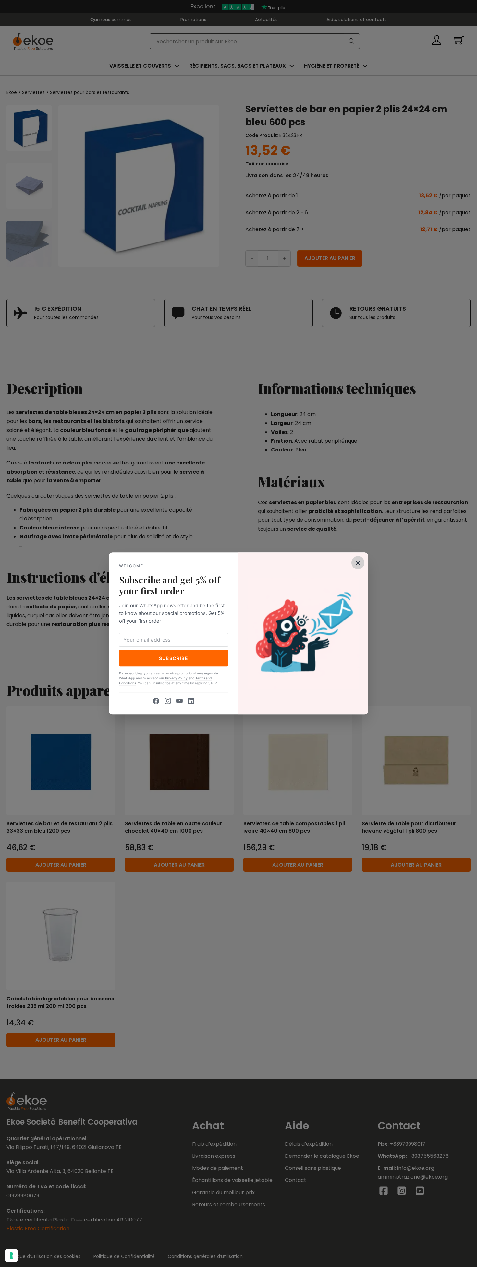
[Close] (357, 562)
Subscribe (174, 658)
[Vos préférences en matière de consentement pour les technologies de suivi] (11, 1255)
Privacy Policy (176, 678)
